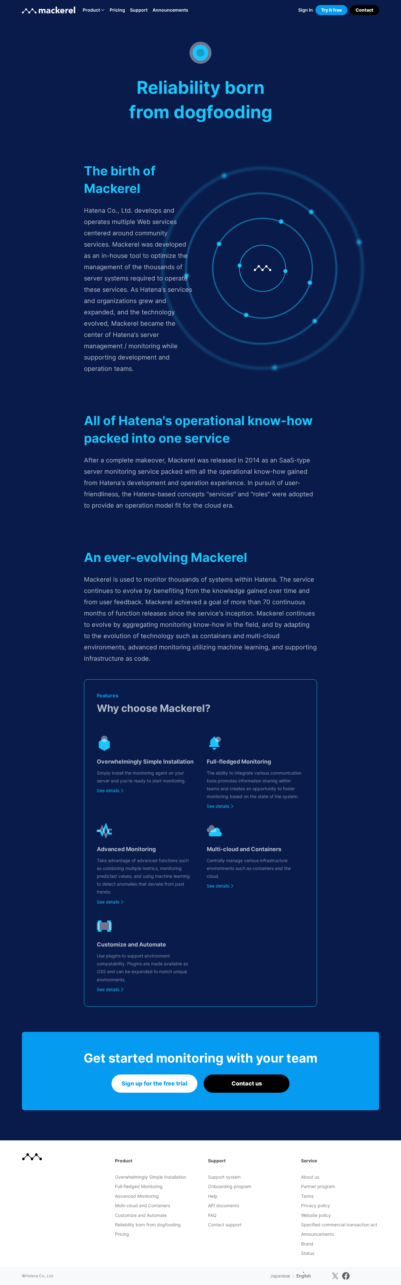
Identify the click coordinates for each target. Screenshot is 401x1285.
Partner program (318, 1186)
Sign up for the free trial (154, 1083)
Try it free (331, 10)
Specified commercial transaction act (339, 1224)
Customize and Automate (141, 1215)
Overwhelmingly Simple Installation (150, 1177)
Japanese (280, 1275)
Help (212, 1196)
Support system (224, 1177)
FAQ (212, 1215)
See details (108, 790)
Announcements (170, 10)
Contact (364, 10)
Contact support (225, 1224)
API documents (223, 1205)
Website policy (316, 1215)
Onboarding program (229, 1186)
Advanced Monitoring (137, 1196)
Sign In (305, 10)
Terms (307, 1196)
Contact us (247, 1083)
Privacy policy (315, 1205)
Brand (307, 1243)
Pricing (117, 10)
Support (139, 10)
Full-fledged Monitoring (139, 1186)
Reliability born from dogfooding (148, 1224)
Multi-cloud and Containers (142, 1205)
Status (307, 1253)
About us (310, 1177)
